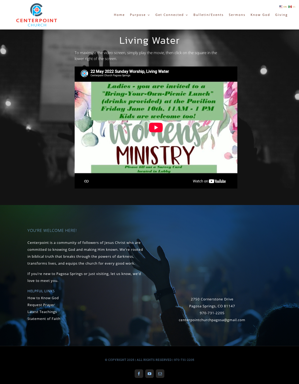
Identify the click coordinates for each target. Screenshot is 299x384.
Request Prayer (41, 304)
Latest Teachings (42, 311)
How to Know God (43, 298)
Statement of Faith (43, 318)
